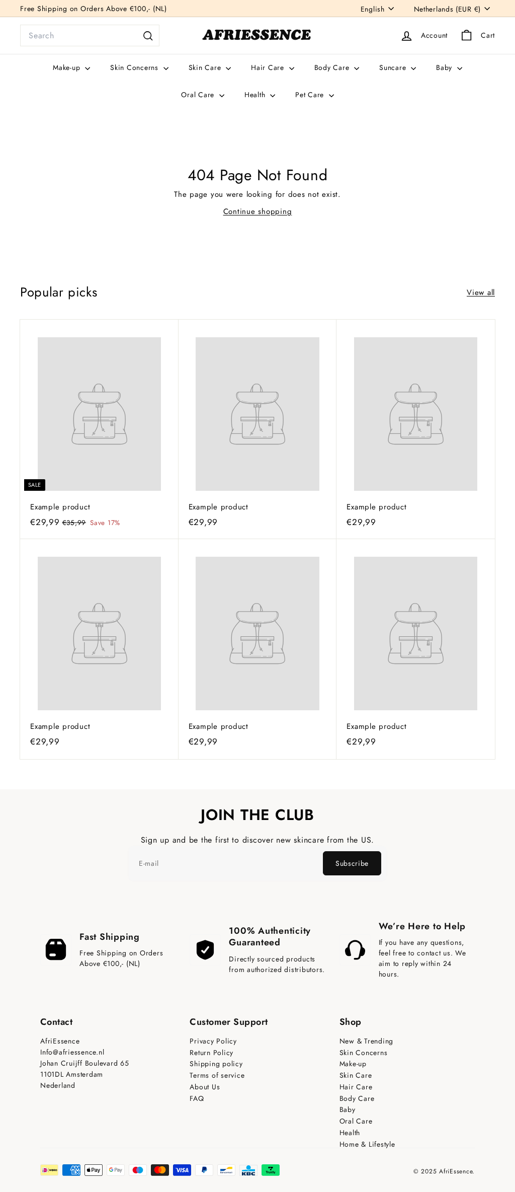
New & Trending (366, 1041)
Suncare (393, 67)
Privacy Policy (213, 1041)
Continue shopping (257, 211)
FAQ (197, 1098)
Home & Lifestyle (367, 1144)
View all (481, 292)
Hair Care (269, 67)
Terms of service (217, 1075)
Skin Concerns (135, 67)
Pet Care (310, 95)
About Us (205, 1087)
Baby (445, 67)
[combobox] (89, 36)
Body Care (333, 67)
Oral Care (199, 95)
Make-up (67, 67)
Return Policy (211, 1053)
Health (256, 95)
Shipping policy (216, 1064)
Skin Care (206, 67)
